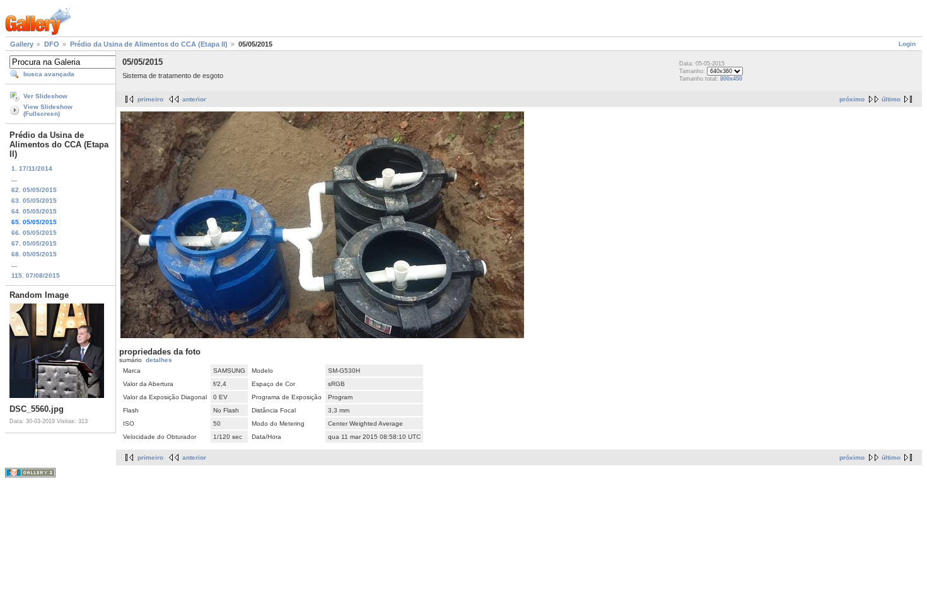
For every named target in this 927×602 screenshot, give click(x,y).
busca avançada (48, 74)
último (891, 99)
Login (907, 43)
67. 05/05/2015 (34, 243)
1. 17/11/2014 (31, 168)
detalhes (159, 359)
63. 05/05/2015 (34, 200)
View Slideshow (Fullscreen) (48, 110)
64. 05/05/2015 (34, 211)
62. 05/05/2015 (34, 189)
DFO (51, 44)
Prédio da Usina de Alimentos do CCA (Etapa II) (149, 44)
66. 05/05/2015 (34, 232)
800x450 (731, 79)
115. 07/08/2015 (35, 275)
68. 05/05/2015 (34, 254)
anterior (194, 99)
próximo (852, 99)
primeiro (150, 99)
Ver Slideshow (45, 96)
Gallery (21, 44)
